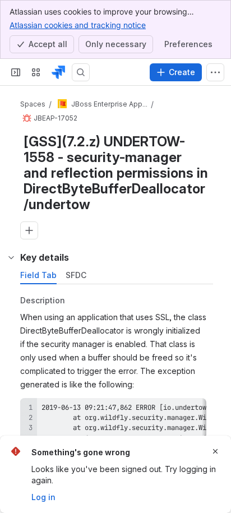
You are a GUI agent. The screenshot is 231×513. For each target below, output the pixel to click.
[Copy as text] (204, 434)
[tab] (38, 299)
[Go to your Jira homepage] (58, 72)
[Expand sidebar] (16, 72)
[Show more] (215, 72)
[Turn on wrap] (184, 434)
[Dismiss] (215, 451)
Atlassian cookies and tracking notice (78, 25)
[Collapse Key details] (11, 281)
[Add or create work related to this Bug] (29, 232)
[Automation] (134, 257)
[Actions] (209, 106)
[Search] (81, 72)
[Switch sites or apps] (36, 72)
